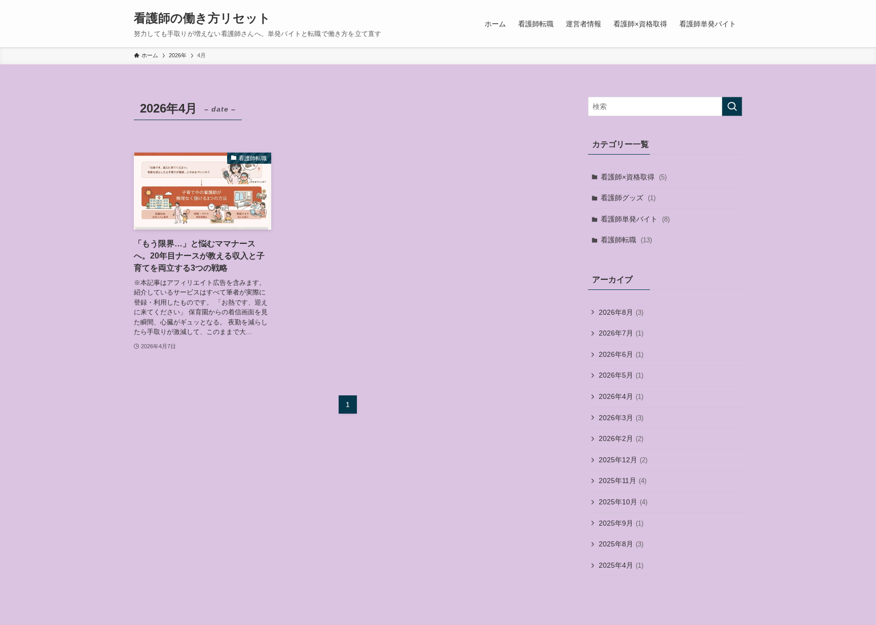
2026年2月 (621, 438)
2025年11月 (622, 480)
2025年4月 (621, 565)
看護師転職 (626, 240)
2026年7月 (621, 333)
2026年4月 (621, 396)
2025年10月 (623, 502)
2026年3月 (621, 418)
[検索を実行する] (732, 106)
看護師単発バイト (635, 219)
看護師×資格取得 (634, 177)
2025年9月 (621, 523)
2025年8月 (621, 544)
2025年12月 (623, 460)
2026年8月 (621, 312)
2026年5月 (621, 375)
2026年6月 (621, 354)
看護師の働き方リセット (202, 18)
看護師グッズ (628, 198)
